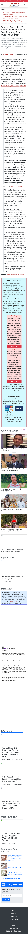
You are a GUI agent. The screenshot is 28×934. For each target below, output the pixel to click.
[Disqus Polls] (14, 624)
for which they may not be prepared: (13, 86)
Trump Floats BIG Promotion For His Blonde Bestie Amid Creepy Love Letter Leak (10, 752)
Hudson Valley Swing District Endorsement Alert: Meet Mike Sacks (14, 865)
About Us (14, 913)
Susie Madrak (8, 55)
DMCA (14, 925)
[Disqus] (14, 664)
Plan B (22, 275)
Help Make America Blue (12, 878)
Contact (14, 916)
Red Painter (5, 811)
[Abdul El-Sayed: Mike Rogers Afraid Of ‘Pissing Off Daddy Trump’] (12, 825)
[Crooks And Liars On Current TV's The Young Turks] (14, 567)
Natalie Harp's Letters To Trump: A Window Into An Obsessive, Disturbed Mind (11, 804)
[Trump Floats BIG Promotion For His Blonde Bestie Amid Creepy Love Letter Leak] (12, 740)
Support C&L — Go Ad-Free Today (14, 1)
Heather (4, 843)
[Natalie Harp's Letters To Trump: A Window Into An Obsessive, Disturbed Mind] (12, 793)
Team (14, 910)
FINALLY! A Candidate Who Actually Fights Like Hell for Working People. (15, 872)
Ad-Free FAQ (21, 389)
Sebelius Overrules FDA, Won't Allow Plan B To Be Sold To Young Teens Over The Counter (13, 31)
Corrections (14, 928)
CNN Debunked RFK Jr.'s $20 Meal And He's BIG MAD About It (11, 779)
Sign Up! (6, 900)
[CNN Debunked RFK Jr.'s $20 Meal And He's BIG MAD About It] (12, 769)
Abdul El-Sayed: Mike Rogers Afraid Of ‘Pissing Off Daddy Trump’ (11, 836)
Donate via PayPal (19, 408)
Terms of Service (13, 601)
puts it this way (16, 186)
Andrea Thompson (7, 759)
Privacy (14, 922)
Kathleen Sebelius (13, 275)
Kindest (9, 412)
